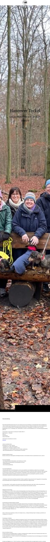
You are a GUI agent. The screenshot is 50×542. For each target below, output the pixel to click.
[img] (25, 208)
